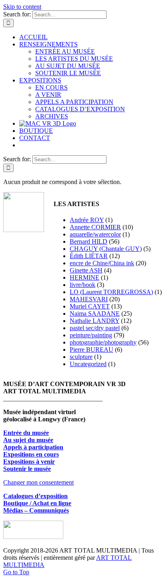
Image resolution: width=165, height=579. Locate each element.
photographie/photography (103, 342)
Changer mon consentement (38, 482)
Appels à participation (33, 447)
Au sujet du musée (28, 440)
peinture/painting (91, 335)
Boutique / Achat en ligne (37, 503)
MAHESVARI (89, 299)
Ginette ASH (86, 270)
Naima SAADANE (95, 313)
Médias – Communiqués (36, 510)
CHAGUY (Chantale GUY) (106, 248)
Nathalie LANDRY (94, 320)
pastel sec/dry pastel (95, 328)
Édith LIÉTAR (89, 255)
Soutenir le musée (27, 468)
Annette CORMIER (95, 227)
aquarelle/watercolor (95, 234)
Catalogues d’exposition (35, 496)
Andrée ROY (87, 219)
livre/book (82, 284)
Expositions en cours (31, 454)
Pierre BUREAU (91, 349)
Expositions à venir (29, 461)
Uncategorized (88, 364)
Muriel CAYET (90, 306)
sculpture (81, 356)
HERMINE (84, 277)
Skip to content (22, 6)
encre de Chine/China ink (102, 263)
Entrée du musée (26, 432)
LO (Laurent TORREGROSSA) (111, 291)
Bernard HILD (88, 241)
